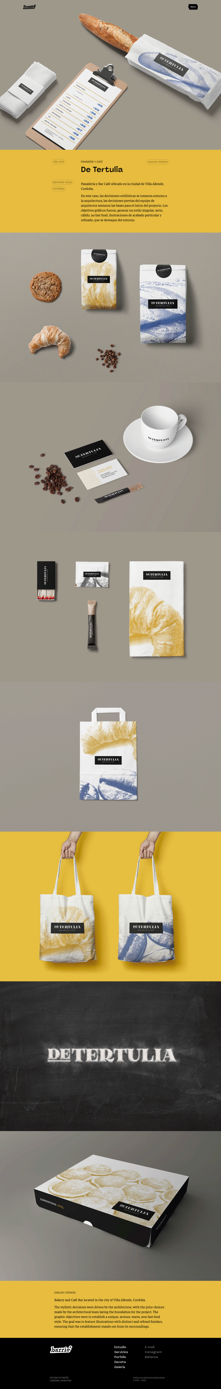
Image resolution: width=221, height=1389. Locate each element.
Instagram (153, 1352)
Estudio (120, 1347)
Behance (151, 1357)
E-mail (149, 1347)
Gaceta (120, 1362)
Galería (119, 1367)
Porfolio (120, 1357)
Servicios (121, 1352)
